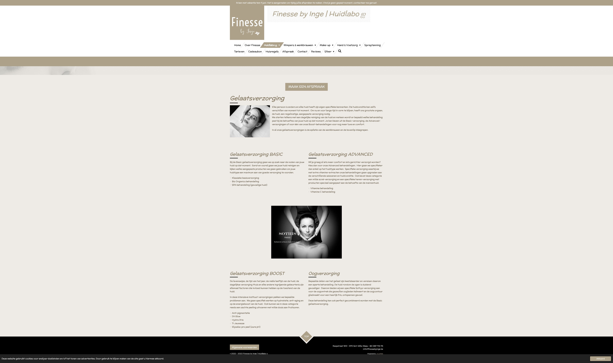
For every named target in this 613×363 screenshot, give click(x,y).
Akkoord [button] (600, 358)
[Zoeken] (339, 51)
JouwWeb (379, 354)
